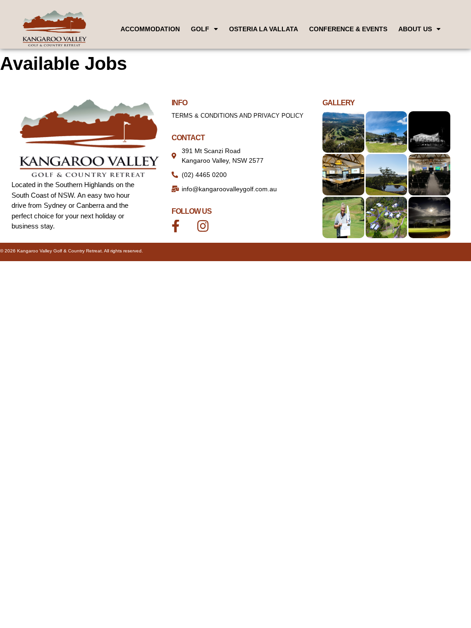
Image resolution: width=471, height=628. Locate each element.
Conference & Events (348, 29)
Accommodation (150, 29)
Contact (188, 138)
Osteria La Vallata (263, 29)
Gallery (338, 103)
